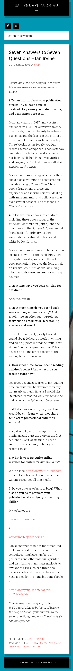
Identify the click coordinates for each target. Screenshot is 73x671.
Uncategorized (34, 638)
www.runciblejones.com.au (26, 537)
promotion (46, 642)
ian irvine (31, 642)
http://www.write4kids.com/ (44, 471)
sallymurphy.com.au (36, 5)
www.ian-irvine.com (22, 519)
